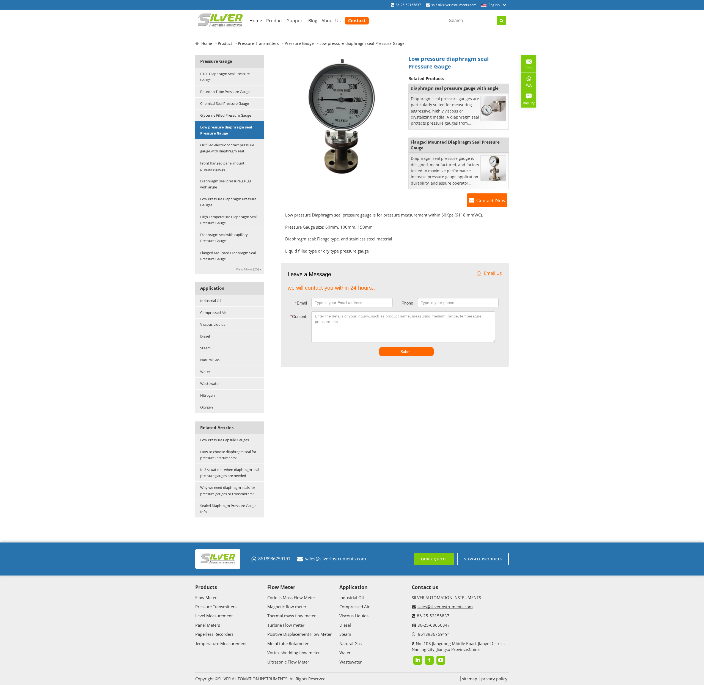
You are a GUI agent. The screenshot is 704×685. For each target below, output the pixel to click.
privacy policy (494, 678)
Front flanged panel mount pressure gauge (222, 166)
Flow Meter (206, 597)
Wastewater (210, 383)
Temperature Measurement (221, 643)
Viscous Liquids (212, 324)
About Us (331, 21)
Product (274, 21)
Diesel (205, 336)
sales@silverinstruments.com (453, 4)
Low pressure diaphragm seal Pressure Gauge (226, 130)
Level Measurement (214, 615)
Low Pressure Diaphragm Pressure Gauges (228, 201)
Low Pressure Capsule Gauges (224, 439)
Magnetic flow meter (286, 606)
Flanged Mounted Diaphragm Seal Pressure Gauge (228, 255)
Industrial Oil (210, 300)
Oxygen (206, 407)
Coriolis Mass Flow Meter (291, 597)
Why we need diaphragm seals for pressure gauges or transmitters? (227, 490)
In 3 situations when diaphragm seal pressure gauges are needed (229, 472)
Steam (205, 348)
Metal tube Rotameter (288, 643)
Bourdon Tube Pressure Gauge (225, 91)
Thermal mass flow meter (291, 615)
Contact (356, 21)
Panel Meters (207, 625)
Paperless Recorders (214, 634)
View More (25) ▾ (249, 269)
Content (298, 316)
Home (255, 21)
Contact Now (490, 200)
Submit (406, 351)
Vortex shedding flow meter (293, 652)
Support (295, 21)
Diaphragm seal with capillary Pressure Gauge (224, 237)
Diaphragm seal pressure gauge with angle (225, 184)
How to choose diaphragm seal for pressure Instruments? (228, 454)
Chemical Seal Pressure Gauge (224, 103)
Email (301, 303)
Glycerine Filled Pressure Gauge (225, 115)
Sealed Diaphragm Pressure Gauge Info (228, 508)
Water (205, 371)
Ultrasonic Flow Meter (288, 662)
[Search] (501, 20)
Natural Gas (209, 359)
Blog (312, 21)
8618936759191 (274, 559)
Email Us (493, 273)
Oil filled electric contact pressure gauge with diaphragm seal (227, 148)
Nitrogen (207, 395)
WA (526, 86)
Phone (407, 303)
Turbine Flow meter (285, 625)
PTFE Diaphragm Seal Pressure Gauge (225, 76)
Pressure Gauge (299, 43)
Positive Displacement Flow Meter (299, 634)
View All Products (483, 559)
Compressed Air (213, 312)
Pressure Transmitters (258, 43)
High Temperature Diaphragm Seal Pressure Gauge (228, 219)
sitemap (469, 678)
